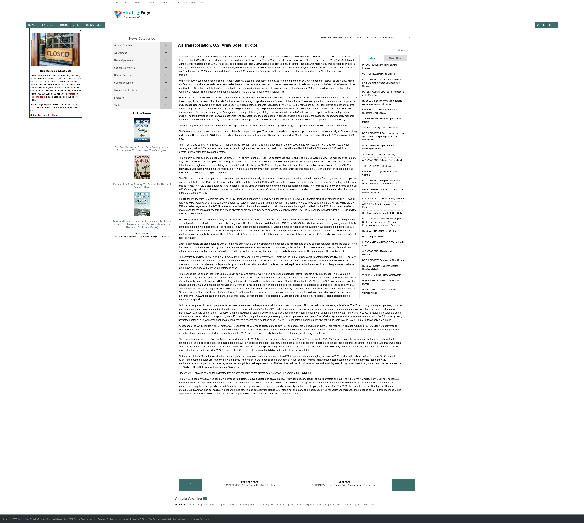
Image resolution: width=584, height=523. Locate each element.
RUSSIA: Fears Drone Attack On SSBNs (382, 212)
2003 (352, 504)
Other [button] (76, 24)
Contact (138, 2)
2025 (204, 504)
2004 (345, 504)
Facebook (61, 107)
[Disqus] (297, 438)
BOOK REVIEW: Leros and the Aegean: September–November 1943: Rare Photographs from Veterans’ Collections (382, 222)
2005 (338, 504)
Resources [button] (93, 24)
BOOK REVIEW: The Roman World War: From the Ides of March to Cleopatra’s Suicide (382, 83)
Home (116, 2)
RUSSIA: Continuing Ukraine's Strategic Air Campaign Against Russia (382, 102)
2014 (278, 504)
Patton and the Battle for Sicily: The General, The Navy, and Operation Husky (142, 186)
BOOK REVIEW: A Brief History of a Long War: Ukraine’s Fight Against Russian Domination (383, 136)
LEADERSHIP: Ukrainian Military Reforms (383, 198)
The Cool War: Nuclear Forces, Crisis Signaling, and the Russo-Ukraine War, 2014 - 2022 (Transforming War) (142, 149)
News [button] (31, 24)
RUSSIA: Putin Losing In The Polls (379, 230)
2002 (358, 504)
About (126, 2)
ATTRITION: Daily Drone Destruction (380, 127)
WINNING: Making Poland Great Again (381, 274)
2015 (271, 504)
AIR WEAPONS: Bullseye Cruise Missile (382, 159)
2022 (224, 504)
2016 (265, 504)
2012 (291, 504)
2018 (251, 504)
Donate (46, 114)
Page (136, 14)
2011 (298, 504)
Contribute (153, 2)
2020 (238, 504)
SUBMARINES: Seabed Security (378, 154)
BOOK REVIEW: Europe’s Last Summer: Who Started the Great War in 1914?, (382, 182)
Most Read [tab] (396, 58)
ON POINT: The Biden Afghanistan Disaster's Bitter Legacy (379, 111)
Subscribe (35, 114)
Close (55, 114)
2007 (325, 504)
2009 (311, 504)
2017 (258, 504)
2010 (305, 504)
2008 (318, 504)
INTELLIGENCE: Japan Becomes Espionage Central (379, 147)
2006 (332, 504)
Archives (404, 50)
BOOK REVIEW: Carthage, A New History (383, 260)
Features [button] (47, 24)
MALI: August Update (373, 236)
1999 (372, 504)
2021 (231, 504)
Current (197, 504)
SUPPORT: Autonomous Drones (378, 73)
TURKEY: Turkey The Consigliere (379, 165)
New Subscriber (171, 2)
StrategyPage (23, 519)
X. (34, 110)
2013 (285, 504)
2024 (211, 504)
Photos (64, 24)
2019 (245, 504)
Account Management (195, 2)
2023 (218, 504)
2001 (365, 504)
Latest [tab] (372, 58)
